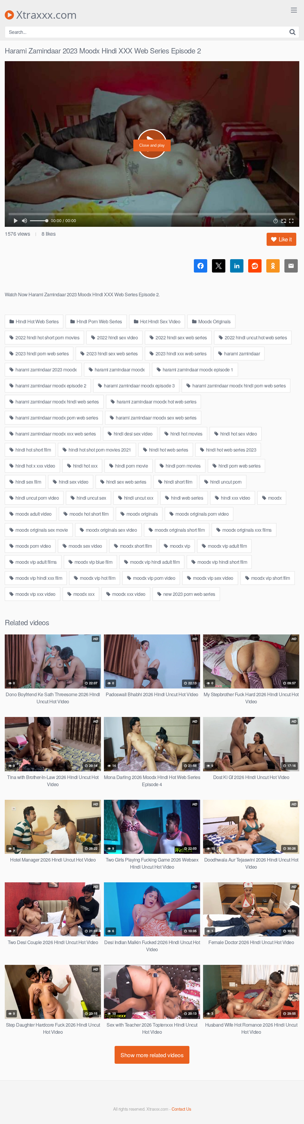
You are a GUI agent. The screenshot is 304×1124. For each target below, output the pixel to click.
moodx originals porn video (202, 513)
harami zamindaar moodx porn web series (56, 417)
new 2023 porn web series (188, 594)
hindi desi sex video (133, 433)
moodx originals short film (179, 529)
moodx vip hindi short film (222, 561)
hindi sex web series (125, 481)
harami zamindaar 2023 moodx (46, 369)
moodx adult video (33, 513)
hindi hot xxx (84, 465)
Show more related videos (152, 1055)
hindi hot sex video (238, 433)
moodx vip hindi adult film (154, 561)
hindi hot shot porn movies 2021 (99, 449)
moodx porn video (33, 545)
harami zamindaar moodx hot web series (155, 401)
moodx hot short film (88, 513)
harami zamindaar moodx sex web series (156, 417)
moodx (274, 497)
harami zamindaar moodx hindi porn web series (238, 385)
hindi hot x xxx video (35, 465)
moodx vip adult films (36, 561)
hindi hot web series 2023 (230, 449)
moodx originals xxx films (246, 529)
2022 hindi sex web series (181, 337)
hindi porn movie (131, 465)
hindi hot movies (185, 433)
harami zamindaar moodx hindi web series (57, 401)
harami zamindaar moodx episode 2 (50, 385)
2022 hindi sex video (117, 337)
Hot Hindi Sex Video (159, 321)
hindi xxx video (235, 497)
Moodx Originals (214, 321)
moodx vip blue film (92, 561)
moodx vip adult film (227, 545)
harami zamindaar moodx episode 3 (139, 385)
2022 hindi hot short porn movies (47, 337)
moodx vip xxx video (35, 594)
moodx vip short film (270, 577)
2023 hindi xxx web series (180, 353)
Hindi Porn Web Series (99, 321)
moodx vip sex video (212, 577)
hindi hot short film (33, 449)
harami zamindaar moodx (119, 369)
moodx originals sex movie (41, 529)
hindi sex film (28, 481)
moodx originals (141, 513)
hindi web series (186, 497)
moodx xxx (83, 594)
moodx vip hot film (97, 577)
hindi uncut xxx (138, 497)
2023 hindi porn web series (42, 353)
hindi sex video (73, 481)
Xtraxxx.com (45, 15)
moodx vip (179, 545)
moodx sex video (85, 545)
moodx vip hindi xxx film (38, 577)
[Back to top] (287, 1105)
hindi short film (177, 481)
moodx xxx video (128, 594)
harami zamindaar (241, 353)
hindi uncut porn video (37, 497)
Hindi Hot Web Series (37, 321)
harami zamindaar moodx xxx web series (55, 433)
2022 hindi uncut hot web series (255, 337)
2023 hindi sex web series (112, 353)
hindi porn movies (183, 465)
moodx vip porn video (153, 577)
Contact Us (181, 1109)
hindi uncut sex (91, 497)
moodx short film (135, 545)
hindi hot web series (168, 449)
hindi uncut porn (225, 481)
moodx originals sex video (111, 529)
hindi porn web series (238, 465)
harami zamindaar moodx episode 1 (197, 369)
